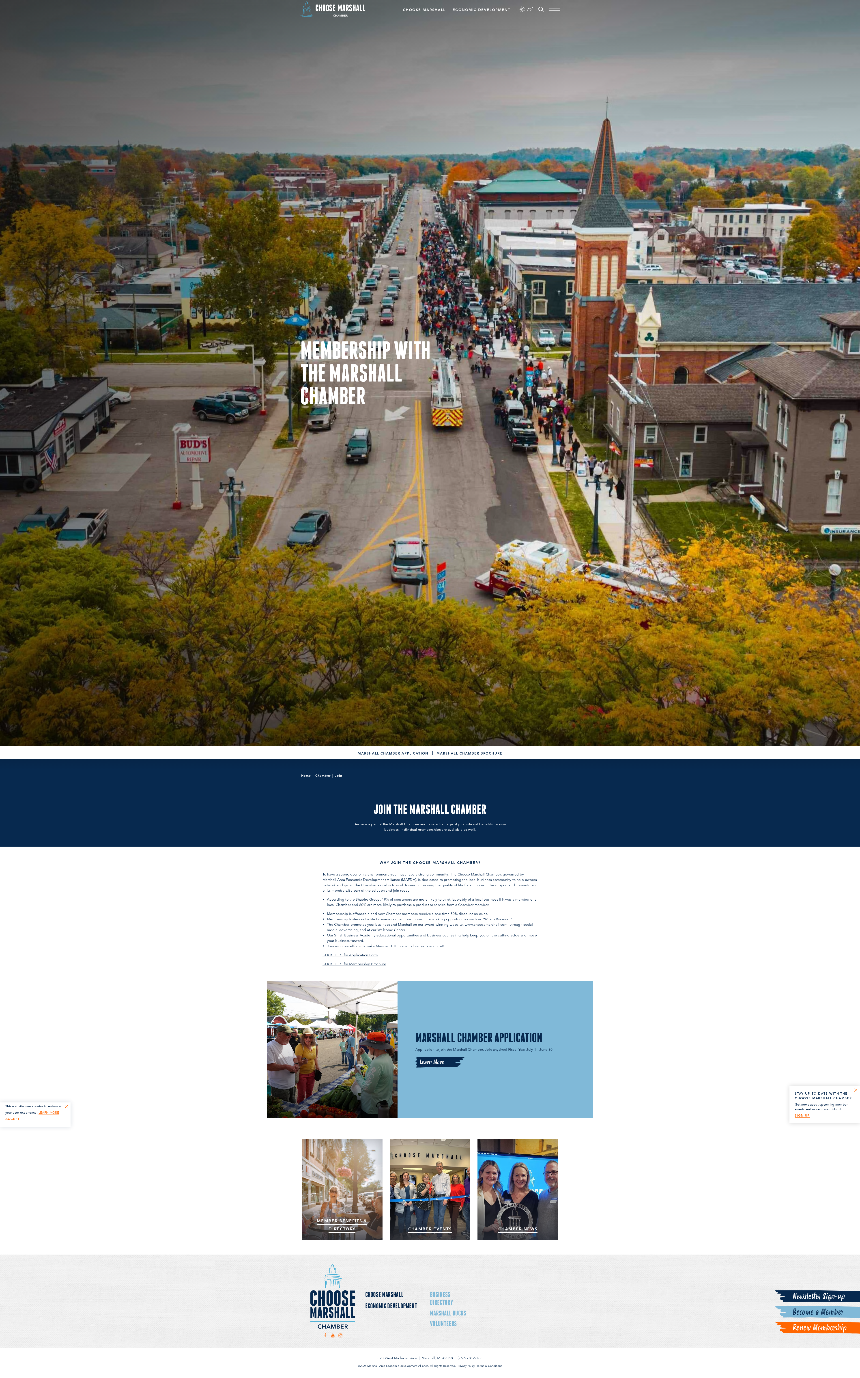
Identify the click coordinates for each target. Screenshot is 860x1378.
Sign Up (802, 1115)
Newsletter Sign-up (818, 1296)
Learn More (431, 1062)
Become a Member (817, 1312)
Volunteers (443, 1323)
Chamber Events (430, 1228)
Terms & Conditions (489, 1366)
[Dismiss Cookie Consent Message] (66, 1106)
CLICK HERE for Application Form (350, 955)
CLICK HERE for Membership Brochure (354, 964)
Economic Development (481, 10)
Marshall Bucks (448, 1312)
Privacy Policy (466, 1366)
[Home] (332, 9)
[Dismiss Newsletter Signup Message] (855, 1090)
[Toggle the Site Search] (541, 9)
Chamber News (518, 1228)
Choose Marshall (424, 10)
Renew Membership (819, 1328)
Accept (12, 1119)
